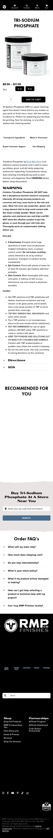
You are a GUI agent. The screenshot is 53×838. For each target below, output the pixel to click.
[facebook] (8, 793)
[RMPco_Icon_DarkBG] (26, 620)
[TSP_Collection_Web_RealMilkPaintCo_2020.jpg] (26, 54)
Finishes (46, 668)
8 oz (30, 88)
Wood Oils (16, 668)
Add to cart (33, 99)
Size (5, 89)
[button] (26, 360)
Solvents (26, 668)
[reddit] (27, 793)
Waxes (36, 668)
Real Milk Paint (34, 161)
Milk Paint (6, 668)
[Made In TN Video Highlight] (46, 777)
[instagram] (3, 793)
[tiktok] (22, 793)
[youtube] (12, 793)
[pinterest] (18, 793)
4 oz (20, 88)
